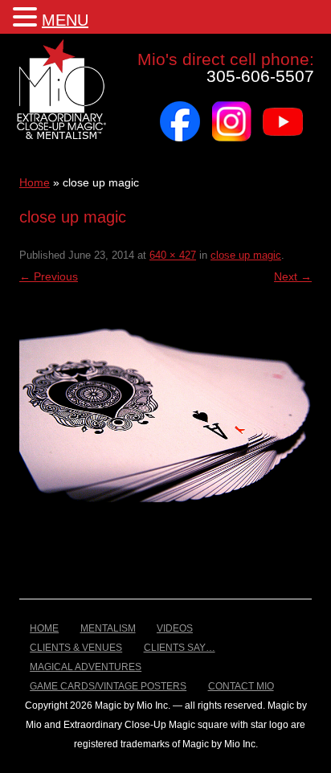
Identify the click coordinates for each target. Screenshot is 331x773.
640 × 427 (172, 255)
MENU (65, 20)
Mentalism (108, 628)
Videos (175, 628)
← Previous (48, 276)
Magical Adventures (85, 667)
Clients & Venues (76, 647)
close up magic (245, 255)
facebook (180, 107)
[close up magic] (165, 404)
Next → (293, 276)
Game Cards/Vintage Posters (108, 686)
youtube (283, 107)
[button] (27, 16)
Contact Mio (241, 686)
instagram (231, 107)
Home (34, 182)
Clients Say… (179, 647)
